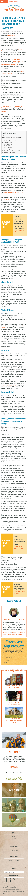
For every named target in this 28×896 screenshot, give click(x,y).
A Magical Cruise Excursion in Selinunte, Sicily (14, 720)
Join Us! (5, 662)
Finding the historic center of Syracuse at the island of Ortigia (13, 151)
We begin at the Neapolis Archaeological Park (9, 141)
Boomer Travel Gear (14, 860)
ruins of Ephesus (15, 59)
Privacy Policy (14, 841)
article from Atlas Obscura (9, 385)
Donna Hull (6, 31)
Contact (14, 838)
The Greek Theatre (8, 145)
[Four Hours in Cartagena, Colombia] (14, 696)
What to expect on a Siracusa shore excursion (12, 138)
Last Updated (16, 31)
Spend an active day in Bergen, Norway (14, 686)
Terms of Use (14, 840)
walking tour (6, 199)
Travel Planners (14, 862)
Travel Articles (14, 850)
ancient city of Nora (18, 61)
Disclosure (14, 843)
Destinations (14, 852)
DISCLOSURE (11, 35)
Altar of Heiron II (8, 144)
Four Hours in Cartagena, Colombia (14, 703)
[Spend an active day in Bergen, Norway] (14, 679)
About (14, 836)
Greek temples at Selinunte (9, 64)
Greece (3, 111)
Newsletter (14, 863)
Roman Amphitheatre (9, 149)
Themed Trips (14, 853)
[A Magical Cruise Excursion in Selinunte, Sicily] (14, 712)
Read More (14, 767)
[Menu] (2, 1)
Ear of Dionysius (8, 147)
